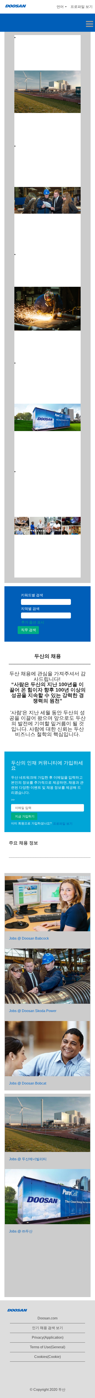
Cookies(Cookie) (47, 1357)
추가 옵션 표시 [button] (32, 622)
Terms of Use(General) (47, 1347)
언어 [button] (61, 7)
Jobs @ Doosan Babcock (29, 938)
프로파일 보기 (81, 7)
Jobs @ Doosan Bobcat (27, 1083)
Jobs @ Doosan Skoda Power (32, 1011)
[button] (47, 24)
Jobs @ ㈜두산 (20, 1231)
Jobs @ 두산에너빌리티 (28, 1159)
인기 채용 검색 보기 (47, 1328)
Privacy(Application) (47, 1337)
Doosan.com (47, 1318)
